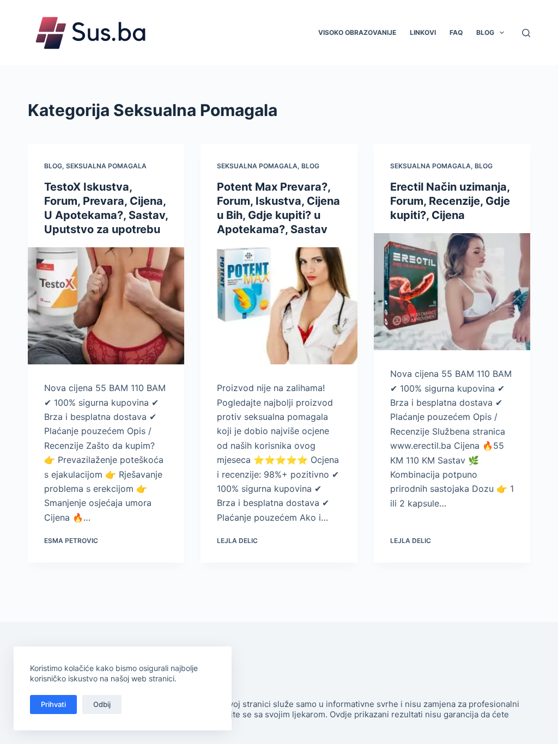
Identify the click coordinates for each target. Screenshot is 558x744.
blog (53, 166)
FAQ (456, 32)
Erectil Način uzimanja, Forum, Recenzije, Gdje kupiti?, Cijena (450, 201)
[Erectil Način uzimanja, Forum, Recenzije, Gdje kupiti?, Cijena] (452, 291)
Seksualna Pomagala (106, 166)
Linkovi (423, 32)
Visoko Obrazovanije (357, 32)
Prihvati (53, 704)
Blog (485, 32)
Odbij (102, 704)
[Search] (526, 33)
